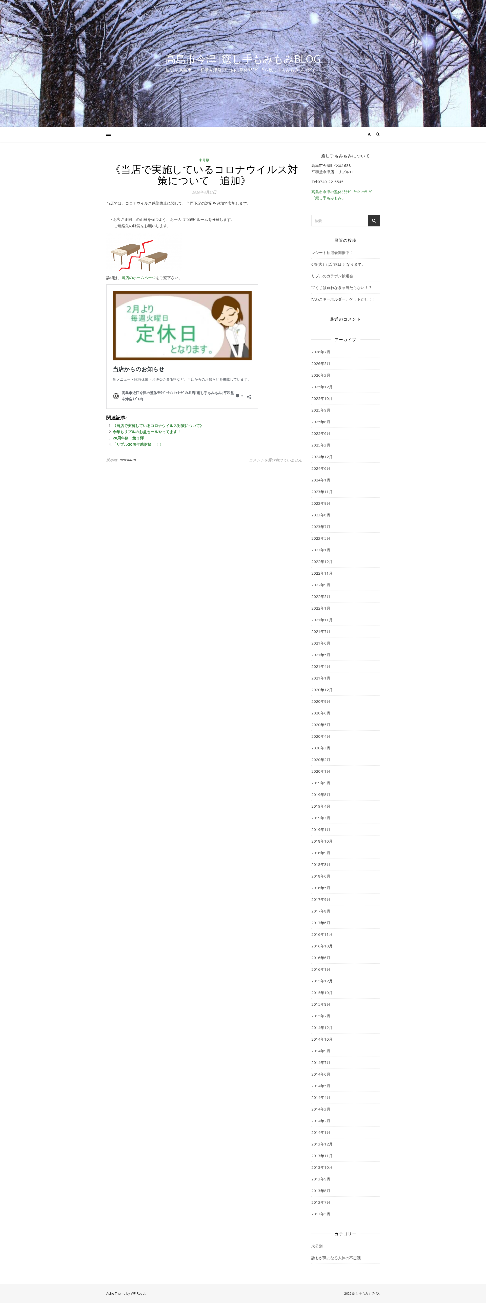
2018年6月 (320, 876)
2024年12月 (322, 456)
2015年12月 (322, 980)
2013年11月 (322, 1155)
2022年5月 (320, 596)
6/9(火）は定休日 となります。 (338, 264)
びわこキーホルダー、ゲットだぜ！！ (343, 299)
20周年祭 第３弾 (128, 437)
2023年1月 (320, 549)
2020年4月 (320, 736)
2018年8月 (320, 864)
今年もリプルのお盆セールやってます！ (147, 431)
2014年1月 (320, 1132)
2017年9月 (320, 899)
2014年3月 (320, 1109)
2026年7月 (320, 351)
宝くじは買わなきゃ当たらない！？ (341, 287)
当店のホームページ (139, 277)
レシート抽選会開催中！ (332, 252)
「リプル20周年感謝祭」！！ (138, 444)
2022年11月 (322, 573)
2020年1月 (320, 771)
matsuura (128, 459)
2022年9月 (320, 584)
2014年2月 (320, 1120)
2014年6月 (320, 1074)
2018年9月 (320, 852)
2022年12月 (322, 561)
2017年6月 (320, 922)
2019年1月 (320, 829)
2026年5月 (320, 363)
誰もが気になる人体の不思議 (336, 1257)
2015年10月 (322, 992)
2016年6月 (320, 957)
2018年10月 (322, 841)
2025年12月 (322, 386)
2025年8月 (320, 421)
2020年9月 (320, 701)
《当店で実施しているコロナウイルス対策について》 (158, 425)
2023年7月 (320, 526)
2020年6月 (320, 712)
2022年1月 (320, 608)
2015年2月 (320, 1015)
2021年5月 (320, 654)
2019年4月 (320, 806)
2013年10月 (322, 1167)
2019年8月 (320, 794)
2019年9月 (320, 782)
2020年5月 (320, 724)
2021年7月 (320, 631)
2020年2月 (320, 759)
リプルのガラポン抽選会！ (334, 275)
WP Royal (138, 1293)
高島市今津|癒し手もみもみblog (243, 59)
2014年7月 (320, 1062)
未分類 (204, 160)
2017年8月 (320, 910)
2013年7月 (320, 1202)
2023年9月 (320, 503)
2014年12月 (322, 1027)
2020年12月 (322, 689)
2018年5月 (320, 887)
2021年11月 (322, 619)
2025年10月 (322, 398)
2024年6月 (320, 468)
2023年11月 (322, 491)
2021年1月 (320, 677)
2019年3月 (320, 817)
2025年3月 (320, 445)
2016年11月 (322, 934)
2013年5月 (320, 1213)
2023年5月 (320, 538)
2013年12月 (322, 1143)
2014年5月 (320, 1085)
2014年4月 (320, 1097)
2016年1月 (320, 969)
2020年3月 (320, 747)
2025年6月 (320, 433)
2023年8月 (320, 514)
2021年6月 (320, 643)
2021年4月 (320, 666)
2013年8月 (320, 1190)
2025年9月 (320, 410)
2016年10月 (322, 945)
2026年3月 (320, 375)
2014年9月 (320, 1050)
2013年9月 (320, 1178)
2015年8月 (320, 1004)
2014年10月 (322, 1039)
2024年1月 (320, 479)
